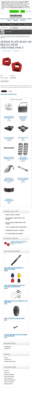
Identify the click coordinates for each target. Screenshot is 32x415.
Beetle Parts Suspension (21, 36)
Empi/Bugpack (7, 346)
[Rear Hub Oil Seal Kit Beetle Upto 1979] (16, 298)
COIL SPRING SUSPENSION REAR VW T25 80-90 (23, 158)
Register (16, 20)
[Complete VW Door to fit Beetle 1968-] (23, 109)
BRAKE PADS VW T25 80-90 (23, 138)
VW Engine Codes (8, 383)
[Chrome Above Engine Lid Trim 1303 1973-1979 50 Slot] (9, 149)
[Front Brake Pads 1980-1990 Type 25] (23, 130)
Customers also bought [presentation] (16, 99)
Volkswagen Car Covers (28, 24)
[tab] (16, 99)
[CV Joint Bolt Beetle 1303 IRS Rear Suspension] (16, 332)
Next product (17, 50)
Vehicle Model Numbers (10, 380)
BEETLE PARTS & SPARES (9, 36)
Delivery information (9, 374)
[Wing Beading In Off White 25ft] (9, 109)
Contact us (6, 372)
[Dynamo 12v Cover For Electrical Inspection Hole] (9, 191)
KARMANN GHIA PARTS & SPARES (15, 230)
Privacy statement (8, 378)
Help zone (6, 370)
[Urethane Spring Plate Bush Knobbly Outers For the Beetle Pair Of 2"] (7, 246)
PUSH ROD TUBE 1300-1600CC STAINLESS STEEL (23, 179)
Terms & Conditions (9, 382)
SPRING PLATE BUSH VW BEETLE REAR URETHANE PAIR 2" (19, 242)
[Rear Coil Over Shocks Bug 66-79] (16, 265)
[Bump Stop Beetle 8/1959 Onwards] (16, 316)
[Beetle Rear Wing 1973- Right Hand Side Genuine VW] (9, 170)
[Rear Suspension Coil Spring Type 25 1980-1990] (23, 149)
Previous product (5, 50)
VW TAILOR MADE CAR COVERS (14, 233)
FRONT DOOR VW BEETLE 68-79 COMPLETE (23, 118)
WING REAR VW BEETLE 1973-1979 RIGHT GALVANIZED (9, 179)
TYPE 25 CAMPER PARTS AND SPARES (16, 227)
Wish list (22, 20)
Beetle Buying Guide (9, 376)
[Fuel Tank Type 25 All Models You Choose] (9, 130)
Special (28, 7)
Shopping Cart (12, 24)
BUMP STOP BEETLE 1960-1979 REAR (14, 318)
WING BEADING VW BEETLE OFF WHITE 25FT (9, 118)
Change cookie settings (10, 361)
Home (1, 36)
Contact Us (20, 24)
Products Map (7, 359)
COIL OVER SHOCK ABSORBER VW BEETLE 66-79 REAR (13, 268)
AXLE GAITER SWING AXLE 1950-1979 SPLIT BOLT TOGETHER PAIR (14, 286)
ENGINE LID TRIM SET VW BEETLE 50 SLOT (9, 158)
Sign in (9, 20)
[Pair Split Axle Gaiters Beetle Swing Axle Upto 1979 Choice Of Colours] (16, 283)
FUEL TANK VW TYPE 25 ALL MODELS (9, 138)
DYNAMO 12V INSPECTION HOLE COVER (9, 200)
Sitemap (6, 357)
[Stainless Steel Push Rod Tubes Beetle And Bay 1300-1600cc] (23, 170)
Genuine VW (7, 348)
